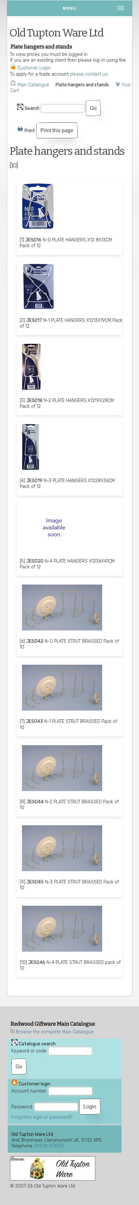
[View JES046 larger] (62, 952)
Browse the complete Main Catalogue (55, 1032)
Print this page (56, 130)
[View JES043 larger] (62, 711)
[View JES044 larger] (62, 792)
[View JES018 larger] (31, 390)
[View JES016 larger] (38, 230)
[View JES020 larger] (54, 551)
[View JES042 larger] (62, 631)
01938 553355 (49, 1146)
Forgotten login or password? (41, 1117)
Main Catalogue (33, 85)
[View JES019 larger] (30, 470)
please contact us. (89, 74)
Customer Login (33, 68)
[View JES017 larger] (39, 310)
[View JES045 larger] (62, 872)
